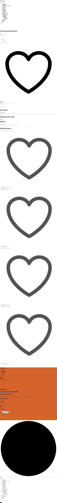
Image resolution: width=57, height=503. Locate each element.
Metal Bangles (4, 11)
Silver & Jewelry (3, 8)
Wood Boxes (4, 495)
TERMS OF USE (3, 373)
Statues (2, 3)
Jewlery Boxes (4, 20)
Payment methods (3, 370)
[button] (1, 23)
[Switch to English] (2, 414)
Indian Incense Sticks (5, 13)
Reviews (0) (2, 107)
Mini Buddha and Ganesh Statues (6, 481)
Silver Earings (4, 9)
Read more (32, 396)
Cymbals (4, 483)
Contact (2, 375)
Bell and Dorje (5, 18)
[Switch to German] (2, 21)
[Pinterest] (1, 102)
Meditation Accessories (4, 14)
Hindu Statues (4, 4)
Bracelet (4, 10)
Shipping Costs (3, 371)
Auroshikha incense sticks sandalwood (5, 305)
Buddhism (2, 408)
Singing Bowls (3, 6)
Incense (2, 12)
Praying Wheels (6, 493)
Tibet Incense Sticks (11, 103)
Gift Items (2, 19)
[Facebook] (0, 102)
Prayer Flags (5, 17)
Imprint (2, 374)
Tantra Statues (4, 5)
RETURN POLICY (3, 372)
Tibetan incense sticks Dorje (4, 246)
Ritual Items (4, 16)
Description (2, 106)
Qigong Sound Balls (5, 15)
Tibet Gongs (4, 7)
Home (2, 2)
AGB (1, 376)
